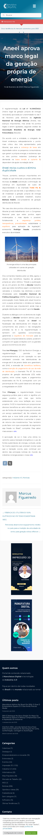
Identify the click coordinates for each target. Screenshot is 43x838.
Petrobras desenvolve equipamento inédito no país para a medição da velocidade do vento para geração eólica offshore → (22, 525)
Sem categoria (8, 797)
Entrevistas (6, 759)
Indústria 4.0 (17, 478)
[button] (19, 32)
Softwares (6, 800)
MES (4, 783)
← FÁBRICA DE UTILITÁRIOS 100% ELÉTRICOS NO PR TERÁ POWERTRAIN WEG (19, 513)
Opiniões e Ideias (8, 790)
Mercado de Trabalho (10, 779)
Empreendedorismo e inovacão (14, 755)
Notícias (26, 478)
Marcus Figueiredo (31, 87)
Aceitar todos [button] (31, 833)
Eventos (5, 762)
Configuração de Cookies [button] (13, 833)
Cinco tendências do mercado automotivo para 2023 (20, 28)
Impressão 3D (7, 765)
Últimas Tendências (9, 803)
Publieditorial (7, 793)
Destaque (6, 752)
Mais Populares (8, 776)
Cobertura (6, 748)
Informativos (7, 772)
